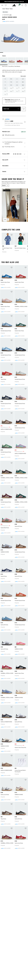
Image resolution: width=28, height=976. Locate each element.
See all (4, 185)
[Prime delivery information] (25, 122)
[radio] (5, 79)
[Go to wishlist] (5, 5)
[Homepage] (14, 6)
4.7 (6, 14)
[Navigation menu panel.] (2, 5)
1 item (4, 219)
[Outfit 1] (14, 205)
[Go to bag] (25, 5)
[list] (14, 205)
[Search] (22, 5)
